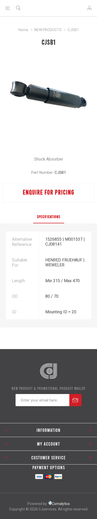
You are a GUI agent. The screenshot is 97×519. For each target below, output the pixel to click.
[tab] (48, 216)
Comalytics (61, 504)
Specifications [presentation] (48, 216)
